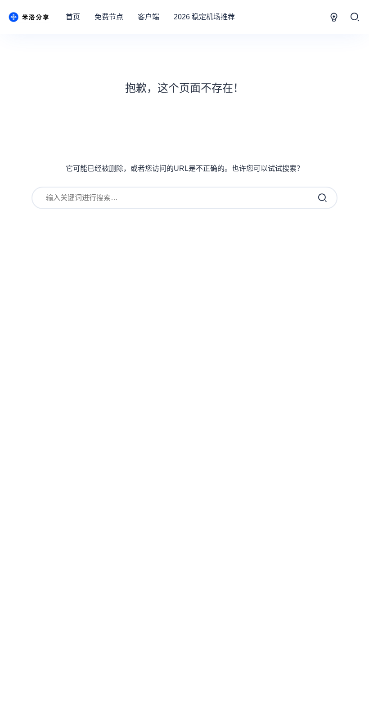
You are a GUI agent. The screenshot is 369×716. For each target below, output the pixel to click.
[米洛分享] (28, 17)
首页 (73, 17)
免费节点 (108, 17)
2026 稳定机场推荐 (204, 17)
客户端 (148, 17)
